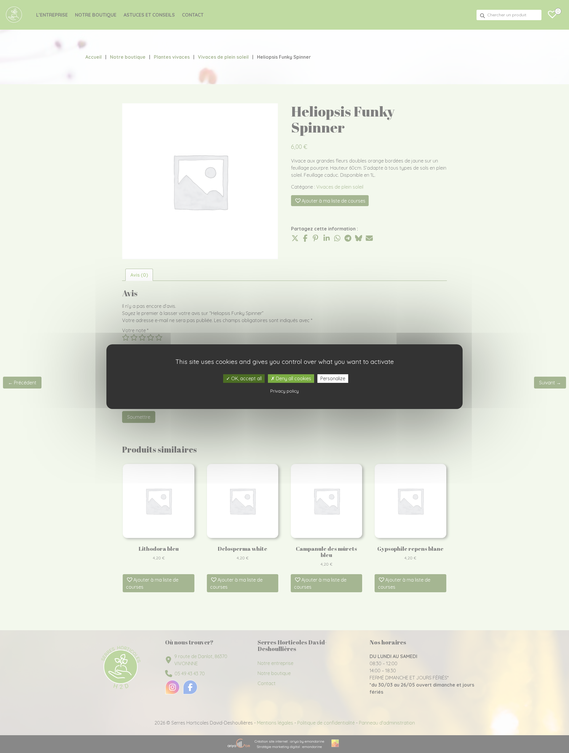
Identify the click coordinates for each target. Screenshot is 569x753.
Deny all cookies (293, 378)
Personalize (332, 378)
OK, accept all (246, 378)
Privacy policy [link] (284, 391)
